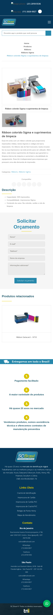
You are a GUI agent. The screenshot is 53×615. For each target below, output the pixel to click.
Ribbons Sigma (27, 52)
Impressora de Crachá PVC (26, 506)
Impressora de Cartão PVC (26, 502)
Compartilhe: (27, 179)
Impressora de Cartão (26, 497)
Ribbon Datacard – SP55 (26, 337)
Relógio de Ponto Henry (26, 511)
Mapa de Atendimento (26, 515)
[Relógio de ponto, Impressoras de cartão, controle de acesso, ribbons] (9, 22)
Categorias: (6, 172)
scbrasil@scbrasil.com (26, 541)
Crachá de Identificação (26, 493)
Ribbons (27, 49)
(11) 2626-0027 (29, 11)
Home (26, 43)
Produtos (28, 46)
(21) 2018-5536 (34, 3)
